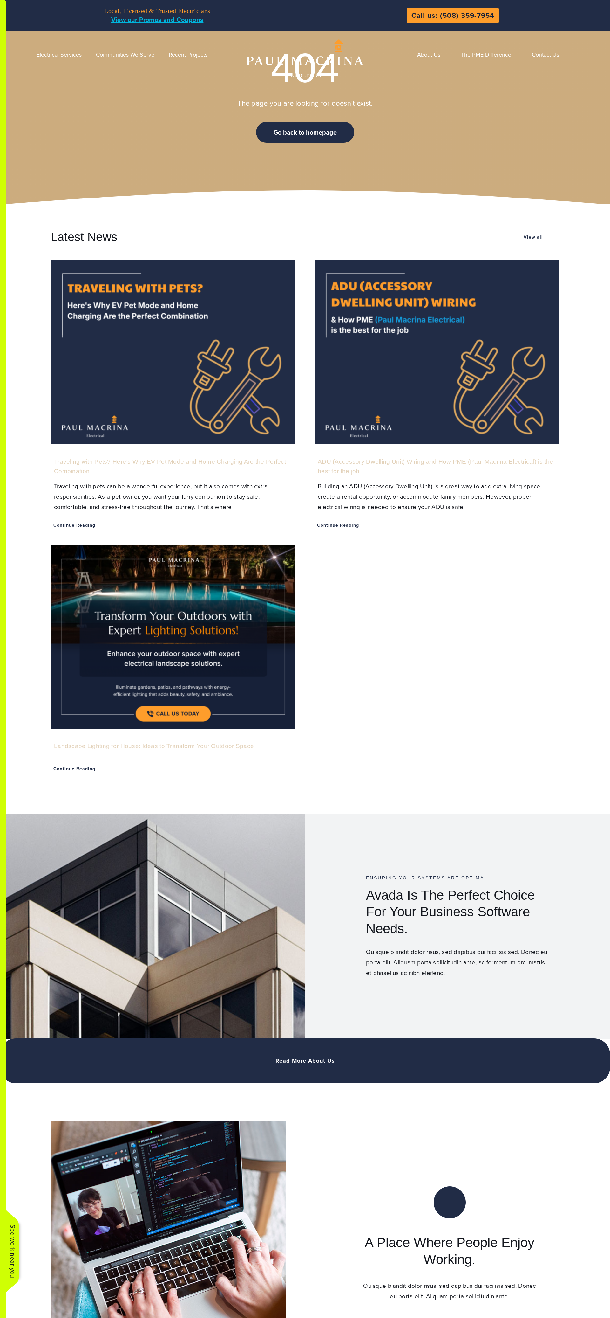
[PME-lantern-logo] (305, 40)
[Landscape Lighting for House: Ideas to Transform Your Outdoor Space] (173, 637)
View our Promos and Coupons (157, 19)
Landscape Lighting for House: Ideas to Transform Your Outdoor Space (154, 746)
